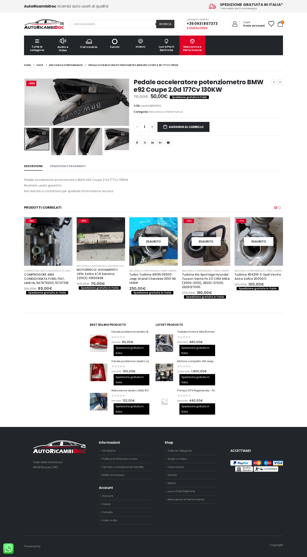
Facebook (137, 142)
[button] (25, 102)
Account (107, 496)
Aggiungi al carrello (186, 127)
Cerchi (114, 47)
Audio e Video (62, 48)
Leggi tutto (147, 224)
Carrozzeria (89, 47)
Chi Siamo (109, 451)
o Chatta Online (197, 27)
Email (168, 142)
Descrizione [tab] (33, 166)
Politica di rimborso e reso (119, 459)
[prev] (274, 82)
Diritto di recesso (113, 475)
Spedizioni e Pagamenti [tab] (68, 166)
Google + (160, 142)
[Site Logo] (44, 24)
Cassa (106, 504)
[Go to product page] (98, 343)
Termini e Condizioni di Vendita (123, 467)
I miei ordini (109, 520)
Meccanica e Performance (192, 48)
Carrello (107, 512)
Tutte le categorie (37, 48)
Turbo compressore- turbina (154, 270)
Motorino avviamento (97, 266)
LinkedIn (152, 142)
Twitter (144, 142)
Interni (140, 47)
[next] (280, 82)
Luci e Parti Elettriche (166, 48)
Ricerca (165, 24)
